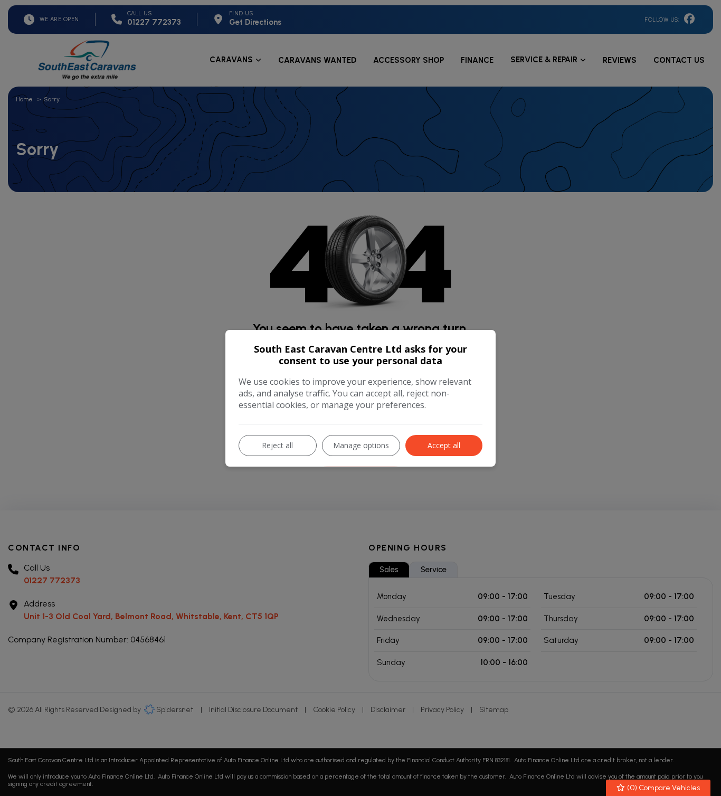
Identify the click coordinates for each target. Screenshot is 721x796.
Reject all (277, 445)
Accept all (444, 445)
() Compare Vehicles (662, 787)
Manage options (361, 445)
